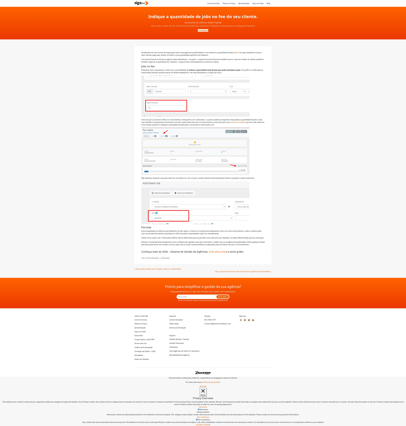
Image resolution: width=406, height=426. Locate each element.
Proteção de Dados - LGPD (145, 351)
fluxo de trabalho (239, 122)
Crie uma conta (218, 251)
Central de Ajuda (176, 320)
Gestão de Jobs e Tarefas (179, 339)
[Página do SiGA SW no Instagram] (244, 320)
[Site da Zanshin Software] (203, 373)
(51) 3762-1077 (210, 320)
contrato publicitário (152, 258)
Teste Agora (222, 297)
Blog (268, 3)
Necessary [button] (203, 407)
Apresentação (243, 3)
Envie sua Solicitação (177, 328)
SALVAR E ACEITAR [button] (203, 425)
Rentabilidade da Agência (179, 355)
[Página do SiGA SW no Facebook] (240, 320)
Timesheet (173, 347)
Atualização (203, 30)
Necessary (204, 409)
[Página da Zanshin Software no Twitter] (249, 320)
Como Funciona (213, 3)
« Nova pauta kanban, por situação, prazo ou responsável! (157, 269)
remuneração (165, 258)
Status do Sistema (141, 359)
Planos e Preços (229, 3)
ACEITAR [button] (203, 386)
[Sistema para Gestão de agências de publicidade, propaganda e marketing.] (141, 3)
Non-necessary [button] (203, 417)
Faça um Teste (258, 3)
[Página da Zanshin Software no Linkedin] (253, 320)
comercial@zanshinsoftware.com (217, 324)
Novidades (138, 355)
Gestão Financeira (176, 343)
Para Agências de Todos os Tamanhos (184, 351)
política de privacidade (211, 382)
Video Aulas (174, 324)
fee (237, 52)
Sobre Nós (138, 335)
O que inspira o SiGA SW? (144, 339)
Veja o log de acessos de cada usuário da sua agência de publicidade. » (243, 271)
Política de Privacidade (143, 347)
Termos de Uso (140, 343)
